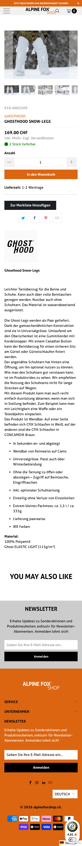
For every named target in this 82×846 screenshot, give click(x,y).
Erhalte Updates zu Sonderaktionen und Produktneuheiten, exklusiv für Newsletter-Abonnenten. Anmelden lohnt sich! (38, 735)
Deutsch (62, 794)
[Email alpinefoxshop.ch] (50, 783)
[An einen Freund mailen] (57, 218)
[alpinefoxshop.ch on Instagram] (37, 783)
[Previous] (8, 55)
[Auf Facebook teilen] (34, 218)
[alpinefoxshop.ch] (41, 10)
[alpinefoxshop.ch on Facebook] (30, 783)
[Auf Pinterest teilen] (46, 218)
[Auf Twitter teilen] (23, 218)
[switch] (72, 839)
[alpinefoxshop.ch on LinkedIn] (44, 783)
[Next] (73, 55)
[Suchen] (57, 10)
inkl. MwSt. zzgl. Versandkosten (29, 138)
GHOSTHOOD (15, 116)
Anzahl (9, 153)
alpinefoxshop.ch (47, 807)
